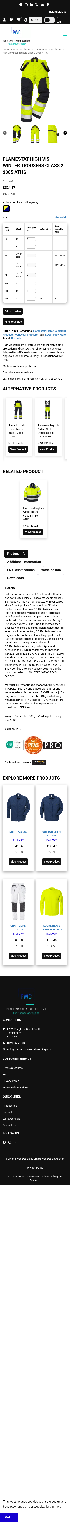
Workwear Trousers (26, 334)
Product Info (10, 1105)
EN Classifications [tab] (21, 570)
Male (63, 334)
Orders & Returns (13, 1067)
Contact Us (9, 1125)
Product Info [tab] (16, 554)
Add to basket (13, 311)
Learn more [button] (53, 1506)
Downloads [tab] (15, 578)
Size (5, 217)
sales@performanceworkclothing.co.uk (30, 1049)
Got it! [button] (9, 1517)
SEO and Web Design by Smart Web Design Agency (35, 1158)
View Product (33, 449)
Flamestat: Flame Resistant (37, 49)
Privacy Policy (11, 1080)
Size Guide (60, 217)
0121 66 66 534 (16, 1043)
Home (6, 49)
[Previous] (5, 133)
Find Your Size (13, 321)
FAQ (5, 1074)
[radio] (6, 208)
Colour (7, 202)
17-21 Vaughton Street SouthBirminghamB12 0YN (24, 1033)
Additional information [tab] (24, 562)
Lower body (52, 334)
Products (16, 49)
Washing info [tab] (51, 570)
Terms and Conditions (15, 1087)
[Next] (65, 133)
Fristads (16, 338)
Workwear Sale (11, 1118)
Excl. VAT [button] (59, 20)
